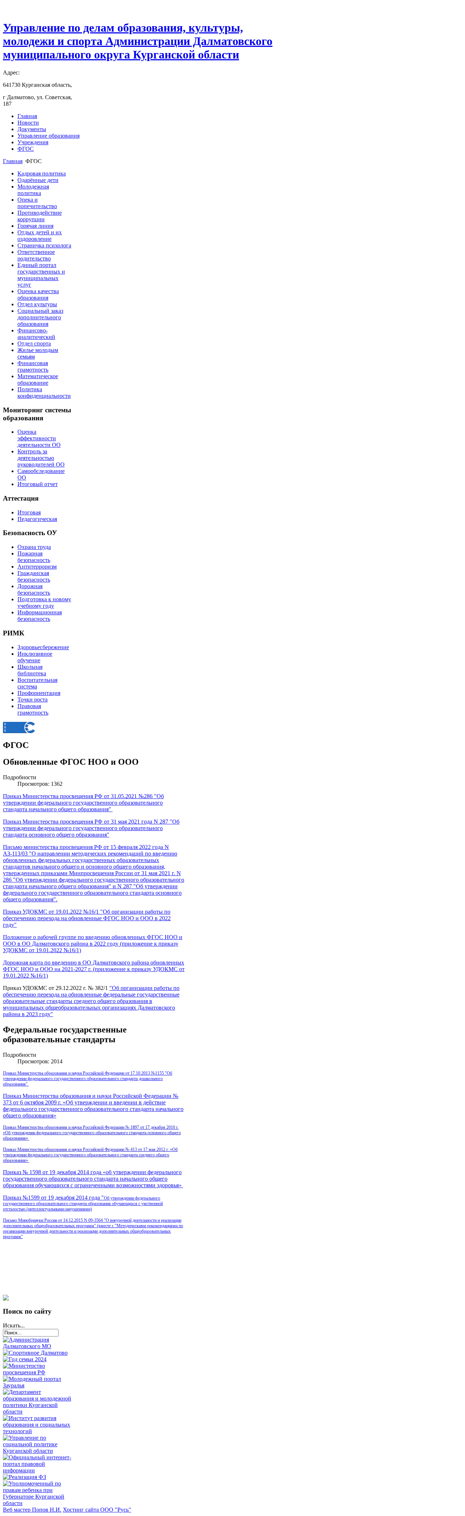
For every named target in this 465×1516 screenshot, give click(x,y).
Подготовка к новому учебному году (44, 602)
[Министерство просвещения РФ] (37, 1372)
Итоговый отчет (37, 484)
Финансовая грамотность (32, 366)
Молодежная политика (33, 189)
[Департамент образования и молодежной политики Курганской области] (37, 1411)
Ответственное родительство (36, 255)
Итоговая (29, 512)
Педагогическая (37, 519)
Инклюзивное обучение (34, 657)
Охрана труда (34, 547)
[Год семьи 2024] (24, 1359)
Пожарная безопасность (33, 556)
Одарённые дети (37, 180)
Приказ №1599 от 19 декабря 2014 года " (83, 1203)
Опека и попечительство (37, 203)
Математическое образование (37, 379)
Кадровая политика (41, 173)
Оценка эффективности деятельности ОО (39, 438)
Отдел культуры (37, 304)
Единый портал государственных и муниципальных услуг (41, 275)
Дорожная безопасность (33, 589)
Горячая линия (35, 226)
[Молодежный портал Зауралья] (37, 1385)
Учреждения (32, 142)
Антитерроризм (37, 566)
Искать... (14, 1325)
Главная (27, 116)
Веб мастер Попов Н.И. (32, 1510)
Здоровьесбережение (43, 647)
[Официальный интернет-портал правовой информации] (37, 1470)
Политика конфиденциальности (44, 392)
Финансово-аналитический (36, 333)
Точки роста (32, 699)
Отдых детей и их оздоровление (39, 235)
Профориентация (38, 693)
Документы (31, 129)
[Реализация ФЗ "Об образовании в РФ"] (24, 1477)
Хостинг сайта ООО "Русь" (97, 1510)
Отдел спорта (34, 343)
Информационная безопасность (39, 615)
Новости (28, 123)
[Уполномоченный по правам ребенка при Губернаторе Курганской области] (37, 1503)
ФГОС (25, 149)
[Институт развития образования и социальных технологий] (37, 1431)
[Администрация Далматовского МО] (37, 1346)
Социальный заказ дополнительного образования (40, 317)
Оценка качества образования (38, 294)
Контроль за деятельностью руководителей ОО (41, 458)
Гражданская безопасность (33, 576)
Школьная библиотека (31, 670)
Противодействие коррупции (39, 216)
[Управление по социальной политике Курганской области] (37, 1451)
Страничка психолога (44, 245)
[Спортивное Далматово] (35, 1353)
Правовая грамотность (32, 709)
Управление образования (48, 136)
